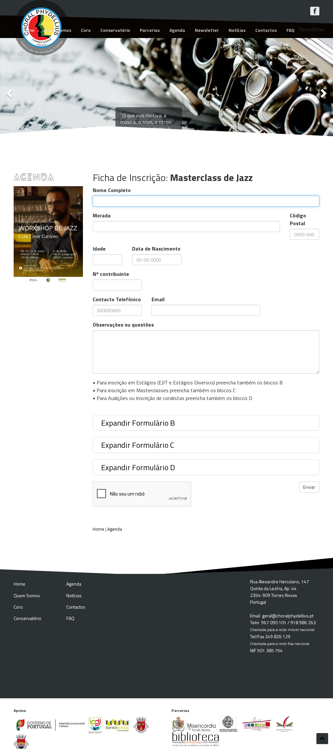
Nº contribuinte (111, 274)
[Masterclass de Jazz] (48, 235)
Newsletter (207, 30)
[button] (8, 91)
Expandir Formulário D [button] (138, 467)
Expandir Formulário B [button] (138, 423)
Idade (99, 248)
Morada (102, 215)
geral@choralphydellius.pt (287, 615)
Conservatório (115, 30)
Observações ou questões (123, 325)
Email (158, 299)
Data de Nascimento (156, 248)
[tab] (206, 422)
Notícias (237, 30)
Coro (86, 30)
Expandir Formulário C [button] (137, 445)
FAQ (290, 30)
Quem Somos (57, 30)
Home (28, 30)
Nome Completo (112, 190)
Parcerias (150, 30)
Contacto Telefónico (117, 299)
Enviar (309, 487)
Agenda (177, 30)
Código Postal (298, 219)
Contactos (266, 30)
